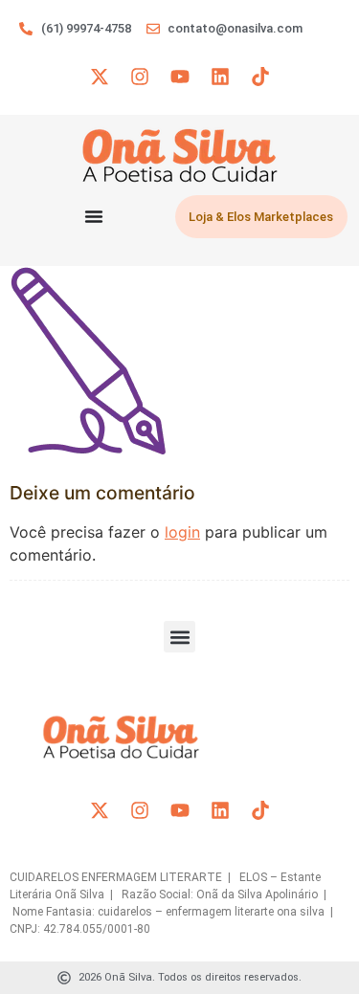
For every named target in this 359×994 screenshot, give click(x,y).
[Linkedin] (220, 76)
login (182, 531)
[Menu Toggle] (93, 216)
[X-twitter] (99, 76)
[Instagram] (140, 76)
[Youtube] (180, 76)
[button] (179, 636)
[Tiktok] (260, 76)
